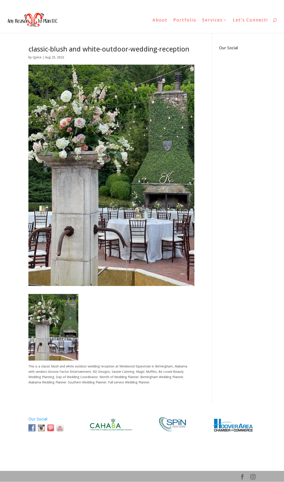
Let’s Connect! (250, 20)
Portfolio (184, 20)
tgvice (37, 57)
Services (212, 20)
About (160, 20)
